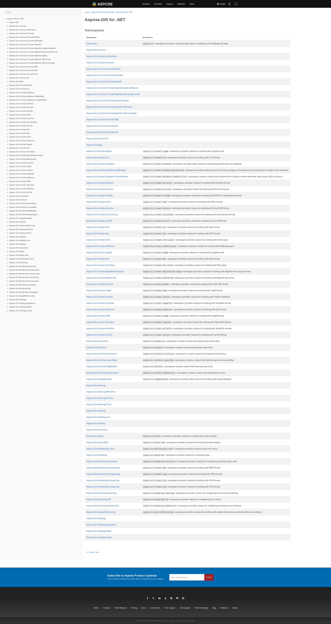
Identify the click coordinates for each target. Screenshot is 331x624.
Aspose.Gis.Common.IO (19, 78)
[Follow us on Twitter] (153, 598)
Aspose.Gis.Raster (16, 251)
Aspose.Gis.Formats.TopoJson (21, 185)
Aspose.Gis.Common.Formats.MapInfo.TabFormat (30, 59)
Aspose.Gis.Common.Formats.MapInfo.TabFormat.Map (32, 63)
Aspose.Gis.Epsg (16, 81)
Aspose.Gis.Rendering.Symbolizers (23, 292)
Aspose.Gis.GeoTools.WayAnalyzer (23, 214)
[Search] (236, 4)
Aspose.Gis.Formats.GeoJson (21, 118)
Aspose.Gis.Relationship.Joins (21, 259)
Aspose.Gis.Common (18, 26)
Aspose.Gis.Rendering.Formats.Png (24, 277)
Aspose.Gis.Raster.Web (19, 255)
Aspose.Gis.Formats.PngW (20, 166)
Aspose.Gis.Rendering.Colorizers (22, 266)
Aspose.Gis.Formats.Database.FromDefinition (28, 100)
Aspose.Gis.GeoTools (18, 200)
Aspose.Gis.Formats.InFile (20, 137)
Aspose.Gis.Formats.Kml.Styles (22, 152)
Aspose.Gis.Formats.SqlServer (21, 177)
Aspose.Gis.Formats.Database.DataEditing (26, 96)
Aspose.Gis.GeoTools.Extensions (22, 203)
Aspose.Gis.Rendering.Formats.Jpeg (24, 274)
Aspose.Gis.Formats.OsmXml (21, 163)
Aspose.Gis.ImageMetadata (20, 218)
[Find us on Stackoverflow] (165, 598)
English (222, 4)
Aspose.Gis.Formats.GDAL (20, 115)
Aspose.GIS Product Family (102, 12)
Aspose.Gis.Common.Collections (22, 30)
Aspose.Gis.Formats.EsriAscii (21, 104)
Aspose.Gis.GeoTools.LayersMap (22, 207)
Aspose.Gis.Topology (17, 299)
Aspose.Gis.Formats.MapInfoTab (22, 159)
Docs (143, 608)
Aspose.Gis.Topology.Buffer (20, 307)
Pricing (134, 608)
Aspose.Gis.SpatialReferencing (22, 296)
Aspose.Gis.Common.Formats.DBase (24, 37)
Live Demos (155, 608)
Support (170, 4)
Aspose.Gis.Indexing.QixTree (21, 229)
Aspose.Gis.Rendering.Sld (20, 288)
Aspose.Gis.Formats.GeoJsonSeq (23, 122)
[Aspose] (102, 4)
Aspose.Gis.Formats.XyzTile (20, 192)
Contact (192, 620)
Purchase (158, 4)
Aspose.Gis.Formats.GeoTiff (20, 126)
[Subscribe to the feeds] (183, 598)
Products (146, 4)
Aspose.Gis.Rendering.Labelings (22, 285)
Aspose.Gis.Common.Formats (21, 33)
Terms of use (184, 620)
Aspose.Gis (13, 22)
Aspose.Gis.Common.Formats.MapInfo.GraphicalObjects (32, 48)
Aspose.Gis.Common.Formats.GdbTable (25, 41)
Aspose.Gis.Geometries (19, 196)
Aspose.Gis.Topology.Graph (20, 311)
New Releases (121, 608)
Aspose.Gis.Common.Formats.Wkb (23, 67)
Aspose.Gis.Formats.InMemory (22, 141)
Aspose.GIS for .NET (15, 19)
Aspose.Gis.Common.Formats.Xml (23, 74)
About (192, 4)
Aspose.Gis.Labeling (17, 237)
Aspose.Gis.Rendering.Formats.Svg (24, 281)
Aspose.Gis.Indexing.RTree (20, 233)
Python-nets (94, 552)
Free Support (169, 608)
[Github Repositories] (177, 598)
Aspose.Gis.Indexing (17, 222)
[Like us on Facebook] (147, 598)
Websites (181, 4)
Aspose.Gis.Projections (18, 248)
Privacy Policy (174, 620)
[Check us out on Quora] (171, 598)
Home (87, 12)
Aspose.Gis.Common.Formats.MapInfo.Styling (28, 56)
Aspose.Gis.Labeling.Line (19, 240)
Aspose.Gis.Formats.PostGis (21, 170)
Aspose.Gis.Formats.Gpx (19, 133)
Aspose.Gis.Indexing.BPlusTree (22, 226)
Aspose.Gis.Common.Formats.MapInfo (25, 44)
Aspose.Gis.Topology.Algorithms (22, 303)
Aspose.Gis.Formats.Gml (19, 129)
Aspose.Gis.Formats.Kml (19, 148)
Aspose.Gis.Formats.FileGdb (21, 111)
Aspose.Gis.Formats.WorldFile (21, 189)
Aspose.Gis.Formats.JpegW (20, 144)
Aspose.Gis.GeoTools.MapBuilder (23, 211)
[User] (229, 4)
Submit (209, 577)
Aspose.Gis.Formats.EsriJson (21, 107)
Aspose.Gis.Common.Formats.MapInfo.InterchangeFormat (33, 52)
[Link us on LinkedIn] (159, 598)
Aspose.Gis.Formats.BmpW (20, 85)
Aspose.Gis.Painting (17, 244)
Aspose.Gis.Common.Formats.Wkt (23, 70)
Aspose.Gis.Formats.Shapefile (21, 174)
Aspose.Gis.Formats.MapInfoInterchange (26, 155)
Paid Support (185, 608)
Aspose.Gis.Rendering (18, 262)
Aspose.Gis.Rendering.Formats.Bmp (24, 270)
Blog (214, 608)
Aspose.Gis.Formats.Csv (19, 89)
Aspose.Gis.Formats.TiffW (20, 181)
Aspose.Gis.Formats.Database (21, 92)
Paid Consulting (201, 608)
